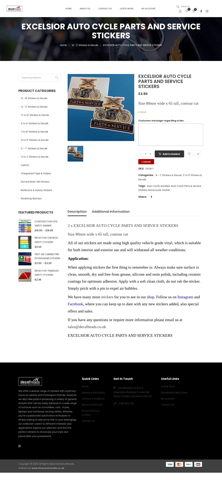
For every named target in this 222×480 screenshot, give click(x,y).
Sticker (166, 190)
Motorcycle (154, 190)
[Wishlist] (186, 11)
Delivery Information (93, 392)
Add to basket (171, 154)
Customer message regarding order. (161, 120)
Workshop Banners (31, 198)
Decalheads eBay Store (174, 392)
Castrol (25, 165)
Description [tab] (77, 211)
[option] (101, 107)
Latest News (126, 8)
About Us (85, 8)
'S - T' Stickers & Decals (34, 148)
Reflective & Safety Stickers (36, 190)
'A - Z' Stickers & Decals (85, 45)
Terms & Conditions (93, 398)
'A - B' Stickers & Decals (34, 98)
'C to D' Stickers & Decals (35, 115)
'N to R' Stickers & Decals (34, 140)
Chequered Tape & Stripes (36, 173)
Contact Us (105, 8)
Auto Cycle (153, 186)
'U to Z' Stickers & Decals (34, 156)
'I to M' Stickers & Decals (34, 131)
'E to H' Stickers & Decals (34, 123)
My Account (149, 8)
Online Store (168, 386)
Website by (41, 468)
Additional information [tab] (111, 211)
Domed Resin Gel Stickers (35, 181)
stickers (107, 297)
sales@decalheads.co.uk (87, 327)
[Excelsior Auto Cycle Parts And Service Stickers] (128, 80)
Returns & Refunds (92, 404)
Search (57, 77)
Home (68, 8)
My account (168, 398)
